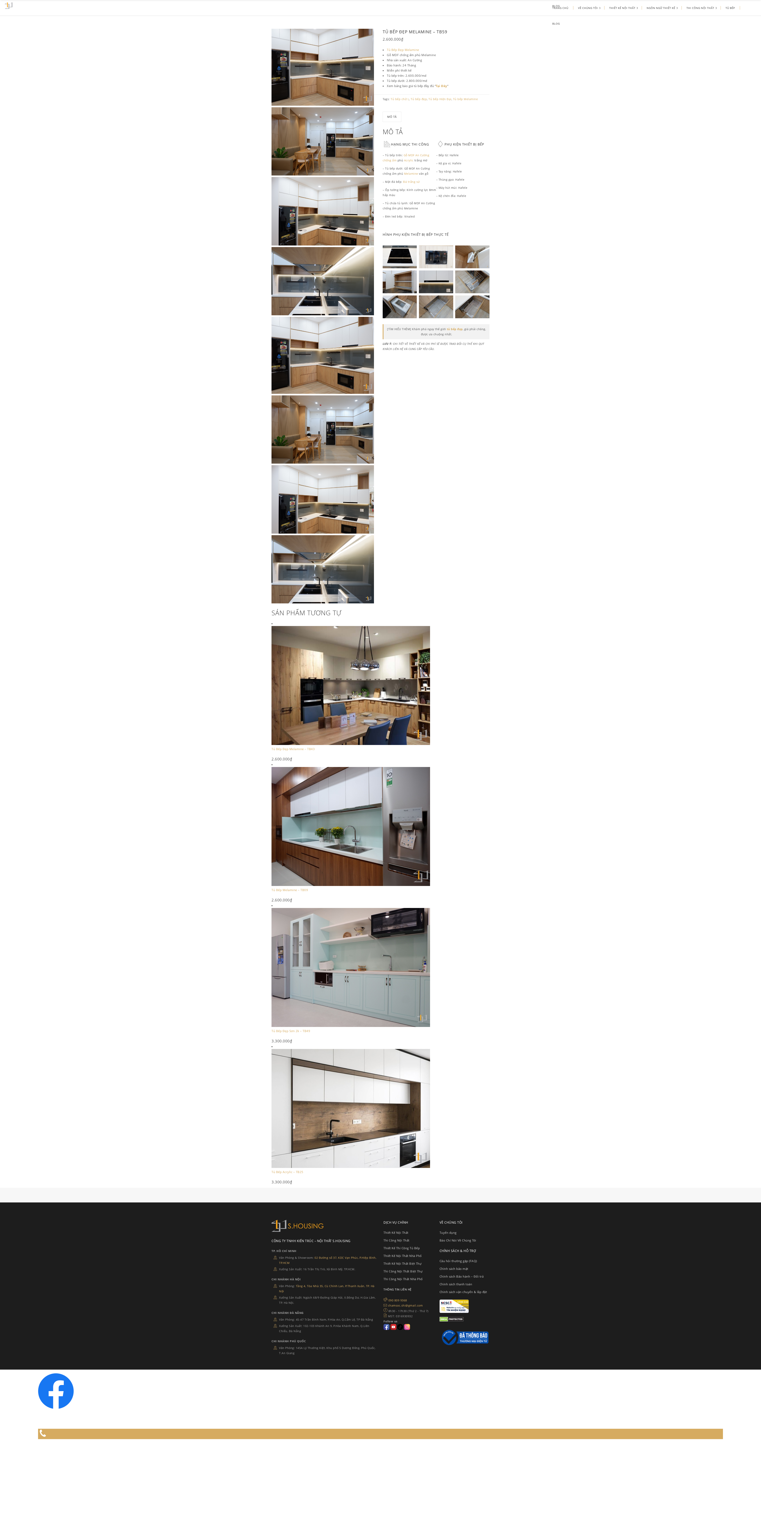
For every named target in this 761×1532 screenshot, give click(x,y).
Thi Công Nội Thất (396, 1240)
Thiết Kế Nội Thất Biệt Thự (402, 1263)
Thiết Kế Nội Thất (395, 1233)
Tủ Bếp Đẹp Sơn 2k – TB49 (291, 1031)
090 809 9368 (397, 1300)
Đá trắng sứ (411, 182)
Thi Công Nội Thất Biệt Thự (403, 1271)
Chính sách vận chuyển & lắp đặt (463, 1292)
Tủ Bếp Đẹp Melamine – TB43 (293, 749)
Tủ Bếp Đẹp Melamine (403, 50)
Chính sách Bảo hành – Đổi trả (462, 1276)
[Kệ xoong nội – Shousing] (436, 306)
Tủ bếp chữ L (400, 99)
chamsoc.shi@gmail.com (405, 1305)
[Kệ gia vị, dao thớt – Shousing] (472, 281)
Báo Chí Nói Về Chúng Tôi (458, 1240)
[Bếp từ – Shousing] (400, 256)
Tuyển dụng (448, 1233)
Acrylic (409, 160)
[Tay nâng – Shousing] (472, 256)
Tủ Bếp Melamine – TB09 (290, 890)
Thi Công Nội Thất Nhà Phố (403, 1279)
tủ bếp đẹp (455, 329)
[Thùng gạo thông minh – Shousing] (400, 306)
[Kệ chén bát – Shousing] (400, 281)
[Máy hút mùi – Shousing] (436, 281)
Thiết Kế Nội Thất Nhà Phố (402, 1256)
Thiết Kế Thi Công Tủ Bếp (401, 1248)
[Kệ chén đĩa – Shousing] (472, 306)
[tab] (392, 117)
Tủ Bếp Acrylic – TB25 (287, 1172)
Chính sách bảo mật (454, 1269)
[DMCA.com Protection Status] (452, 1320)
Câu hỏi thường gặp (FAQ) (458, 1261)
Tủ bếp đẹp (419, 99)
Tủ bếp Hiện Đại (439, 99)
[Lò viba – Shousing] (436, 256)
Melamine (411, 173)
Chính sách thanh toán (456, 1284)
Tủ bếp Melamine (465, 99)
